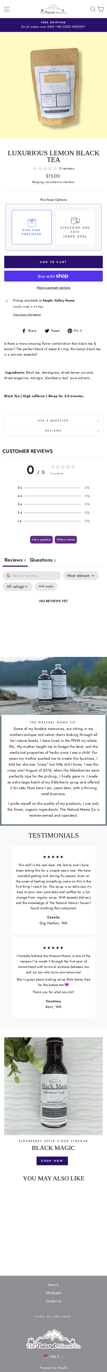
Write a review (66, 539)
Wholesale (53, 1292)
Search (53, 1284)
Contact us (53, 1300)
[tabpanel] (53, 612)
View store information (27, 314)
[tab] (43, 560)
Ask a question (53, 420)
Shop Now (52, 1161)
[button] (53, 488)
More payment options (53, 287)
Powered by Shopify (53, 1368)
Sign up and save (53, 1317)
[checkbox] (46, 586)
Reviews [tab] (15, 560)
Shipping (38, 182)
